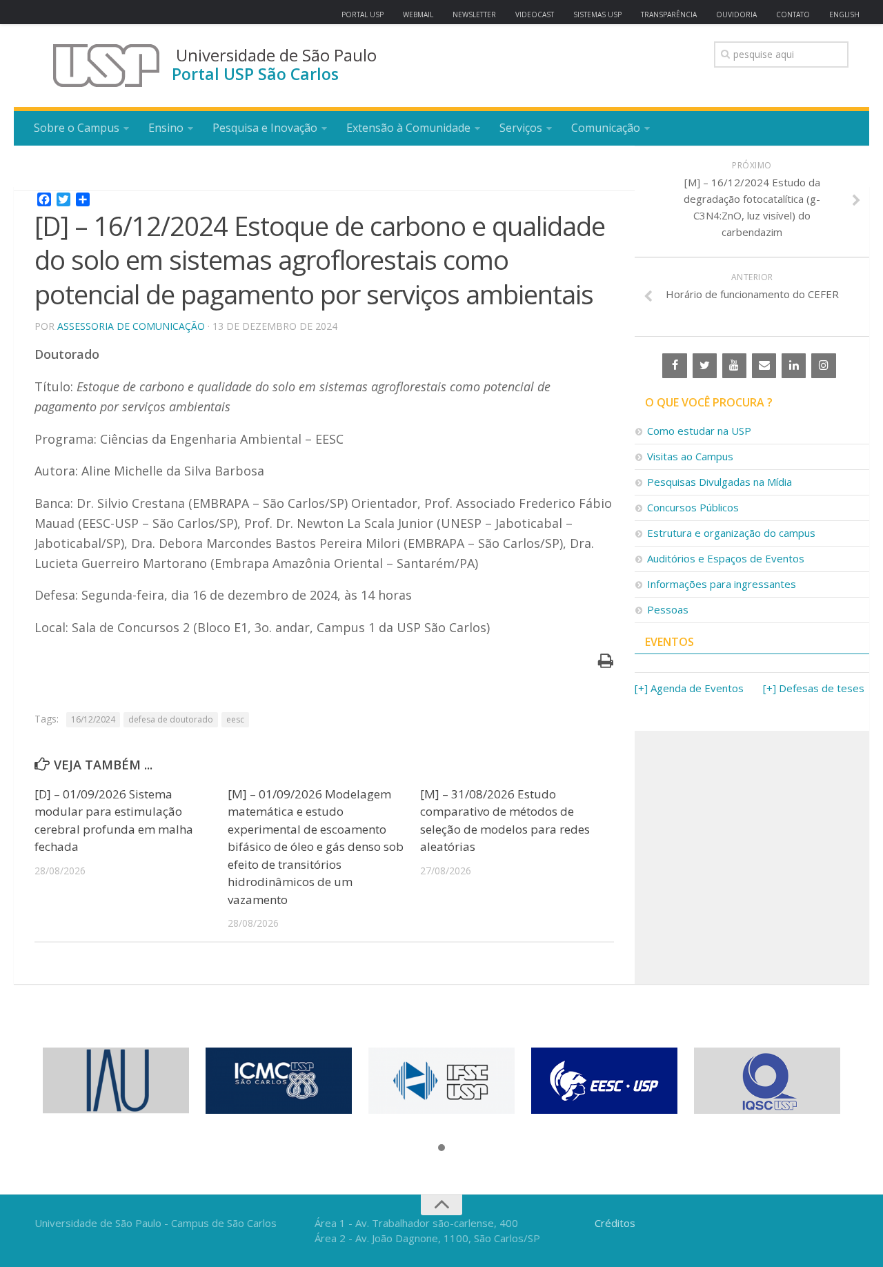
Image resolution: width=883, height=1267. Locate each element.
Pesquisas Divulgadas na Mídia (719, 482)
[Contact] (764, 365)
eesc (235, 719)
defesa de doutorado (170, 719)
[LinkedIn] (794, 365)
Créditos (615, 1223)
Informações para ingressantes (721, 584)
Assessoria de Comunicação (131, 326)
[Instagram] (823, 365)
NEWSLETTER (474, 14)
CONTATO (793, 14)
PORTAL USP (362, 14)
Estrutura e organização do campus (731, 533)
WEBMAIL (418, 14)
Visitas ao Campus (690, 456)
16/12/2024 (93, 719)
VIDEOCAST (534, 14)
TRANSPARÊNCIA (669, 14)
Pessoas (667, 609)
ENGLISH (844, 14)
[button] (441, 1148)
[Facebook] (674, 365)
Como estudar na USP (699, 431)
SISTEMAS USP (597, 14)
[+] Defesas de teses (813, 688)
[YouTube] (734, 365)
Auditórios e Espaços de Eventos (725, 558)
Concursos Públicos (693, 507)
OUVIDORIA (736, 14)
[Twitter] (705, 365)
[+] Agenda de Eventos (689, 688)
